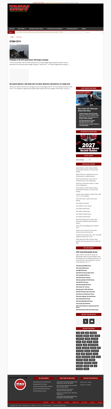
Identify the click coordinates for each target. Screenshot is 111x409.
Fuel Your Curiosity (89, 248)
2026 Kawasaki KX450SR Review (83, 265)
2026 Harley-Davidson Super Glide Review (42, 382)
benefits (86, 336)
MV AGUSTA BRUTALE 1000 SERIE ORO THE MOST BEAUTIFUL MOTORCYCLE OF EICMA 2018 (40, 84)
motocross (80, 351)
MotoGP (87, 351)
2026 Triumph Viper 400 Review (83, 303)
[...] (89, 262)
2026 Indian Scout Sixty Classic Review (85, 294)
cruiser (87, 338)
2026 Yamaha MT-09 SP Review (83, 298)
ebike (84, 341)
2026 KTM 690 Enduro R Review (83, 277)
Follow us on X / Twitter (85, 382)
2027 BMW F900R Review (83, 208)
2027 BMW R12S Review (82, 203)
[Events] (19, 76)
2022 (78, 333)
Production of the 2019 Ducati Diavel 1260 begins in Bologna (29, 60)
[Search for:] (93, 32)
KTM (99, 348)
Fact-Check (84, 402)
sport (98, 357)
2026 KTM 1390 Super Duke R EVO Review (85, 291)
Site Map (100, 402)
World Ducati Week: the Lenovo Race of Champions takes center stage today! (65, 390)
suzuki (94, 363)
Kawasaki (93, 348)
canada (97, 336)
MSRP (78, 354)
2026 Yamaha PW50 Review (82, 268)
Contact (76, 2)
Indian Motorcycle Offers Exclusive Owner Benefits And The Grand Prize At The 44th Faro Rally (88, 241)
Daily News (21, 28)
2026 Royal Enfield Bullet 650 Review (84, 301)
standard (79, 360)
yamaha (86, 369)
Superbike (92, 360)
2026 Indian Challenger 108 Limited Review (85, 296)
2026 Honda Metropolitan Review (86, 252)
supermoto (80, 363)
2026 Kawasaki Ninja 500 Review (83, 284)
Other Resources (71, 28)
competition (80, 338)
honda (78, 348)
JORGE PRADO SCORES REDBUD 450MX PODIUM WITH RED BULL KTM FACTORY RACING (87, 169)
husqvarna (86, 348)
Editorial (72, 2)
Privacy (67, 2)
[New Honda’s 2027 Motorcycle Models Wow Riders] (88, 104)
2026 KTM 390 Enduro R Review (39, 391)
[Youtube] (91, 321)
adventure (93, 333)
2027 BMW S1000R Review (83, 211)
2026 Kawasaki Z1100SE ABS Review (84, 289)
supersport (88, 363)
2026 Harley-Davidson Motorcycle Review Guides (87, 309)
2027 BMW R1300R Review (83, 216)
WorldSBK (79, 369)
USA (95, 366)
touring (86, 366)
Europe (95, 341)
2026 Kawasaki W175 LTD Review (40, 384)
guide (85, 345)
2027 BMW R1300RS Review (83, 214)
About (63, 2)
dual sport (94, 338)
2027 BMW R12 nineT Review (83, 206)
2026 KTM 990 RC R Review (82, 282)
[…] (68, 64)
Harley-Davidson (93, 345)
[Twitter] (85, 321)
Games (84, 28)
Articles (11, 28)
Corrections (75, 402)
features (79, 345)
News (83, 354)
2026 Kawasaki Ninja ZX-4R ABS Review (85, 280)
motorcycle (95, 351)
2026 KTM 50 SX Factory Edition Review (85, 272)
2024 (87, 333)
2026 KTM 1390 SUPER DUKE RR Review (41, 388)
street (85, 360)
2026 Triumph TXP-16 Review (82, 287)
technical (79, 366)
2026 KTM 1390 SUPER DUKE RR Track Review (42, 386)
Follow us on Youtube (85, 384)
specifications (86, 357)
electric (89, 341)
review (78, 357)
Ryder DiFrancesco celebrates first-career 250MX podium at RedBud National (67, 386)
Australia (79, 336)
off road (88, 354)
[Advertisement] (68, 15)
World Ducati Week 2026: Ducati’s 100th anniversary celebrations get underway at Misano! (87, 221)
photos (95, 354)
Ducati (78, 341)
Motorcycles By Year (35, 28)
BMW (92, 336)
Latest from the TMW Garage (88, 88)
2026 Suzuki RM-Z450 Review (83, 275)
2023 (82, 333)
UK (91, 366)
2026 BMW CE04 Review (81, 270)
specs (93, 357)
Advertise (45, 402)
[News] (19, 52)
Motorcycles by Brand (54, 28)
